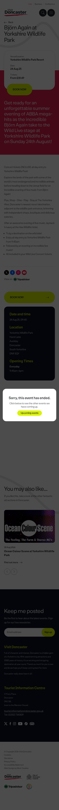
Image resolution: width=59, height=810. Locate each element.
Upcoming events (29, 413)
